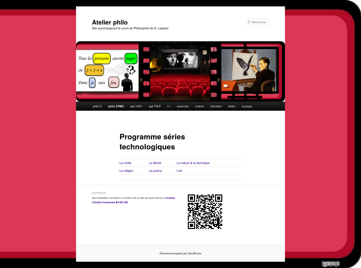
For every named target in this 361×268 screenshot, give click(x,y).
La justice (155, 170)
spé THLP (155, 106)
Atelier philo (110, 21)
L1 (168, 106)
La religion (126, 170)
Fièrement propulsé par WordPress (180, 253)
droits (231, 106)
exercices (183, 106)
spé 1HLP (136, 106)
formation (216, 106)
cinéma (199, 106)
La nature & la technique (193, 163)
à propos (247, 106)
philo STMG (116, 106)
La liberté (155, 163)
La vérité (125, 163)
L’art (179, 170)
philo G (97, 106)
